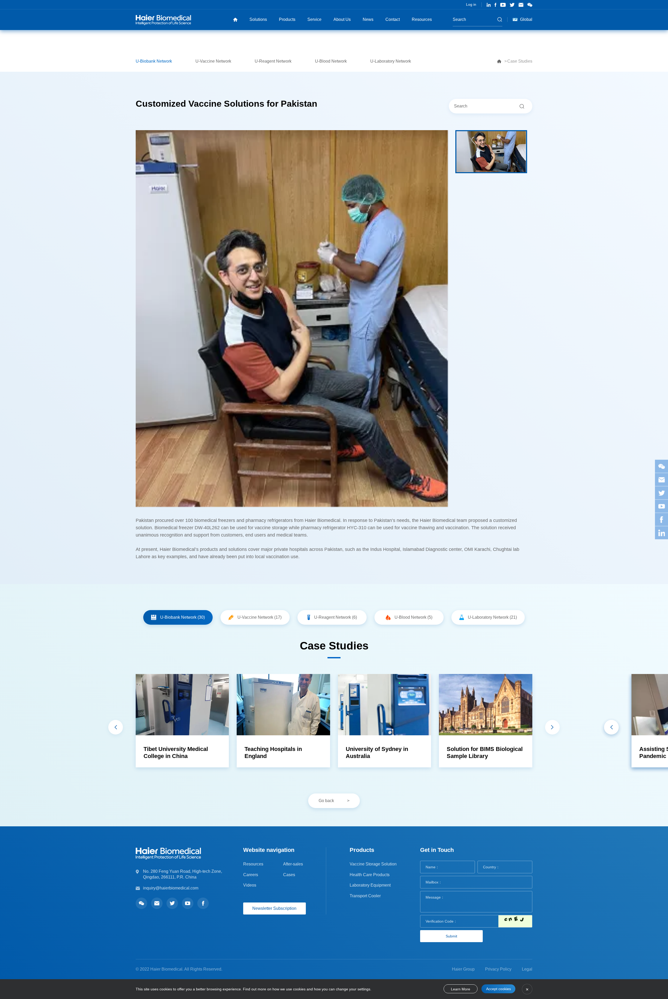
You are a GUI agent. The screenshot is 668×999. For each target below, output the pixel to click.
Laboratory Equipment (370, 885)
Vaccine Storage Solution (373, 864)
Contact (392, 19)
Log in (471, 4)
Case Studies (519, 61)
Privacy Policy (498, 969)
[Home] (235, 19)
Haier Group (463, 969)
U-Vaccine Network (213, 61)
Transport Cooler (365, 896)
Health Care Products (370, 874)
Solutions (258, 19)
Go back (326, 800)
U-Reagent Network (273, 61)
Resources (422, 19)
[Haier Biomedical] (163, 19)
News (368, 19)
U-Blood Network (331, 61)
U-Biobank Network (154, 61)
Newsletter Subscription (274, 908)
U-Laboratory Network (390, 61)
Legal (527, 969)
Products (287, 19)
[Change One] (515, 921)
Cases (289, 874)
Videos (249, 885)
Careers (250, 874)
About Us (342, 19)
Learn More (460, 989)
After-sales (293, 864)
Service (314, 19)
